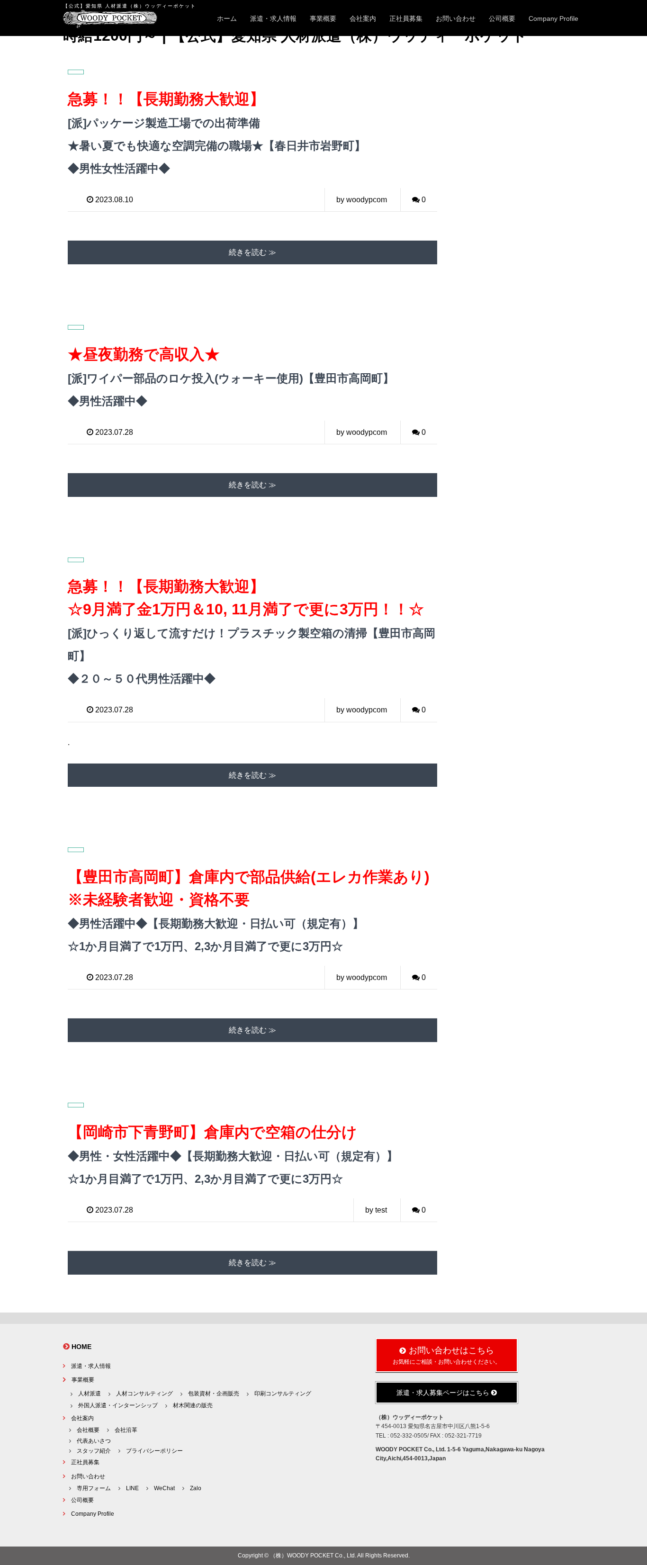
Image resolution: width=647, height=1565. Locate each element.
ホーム (227, 18)
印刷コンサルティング (282, 1393)
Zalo (195, 1488)
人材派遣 (89, 1393)
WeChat (164, 1488)
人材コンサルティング (144, 1393)
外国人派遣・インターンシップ (118, 1405)
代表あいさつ (94, 1441)
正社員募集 (405, 18)
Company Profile (553, 18)
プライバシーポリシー (154, 1451)
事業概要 (323, 18)
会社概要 (88, 1430)
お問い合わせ (456, 18)
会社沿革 (126, 1430)
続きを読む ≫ (252, 252)
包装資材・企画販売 (213, 1393)
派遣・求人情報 (273, 18)
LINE (132, 1488)
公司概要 (502, 18)
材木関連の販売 (193, 1405)
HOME (81, 1346)
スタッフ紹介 (94, 1451)
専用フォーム (94, 1488)
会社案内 (363, 18)
